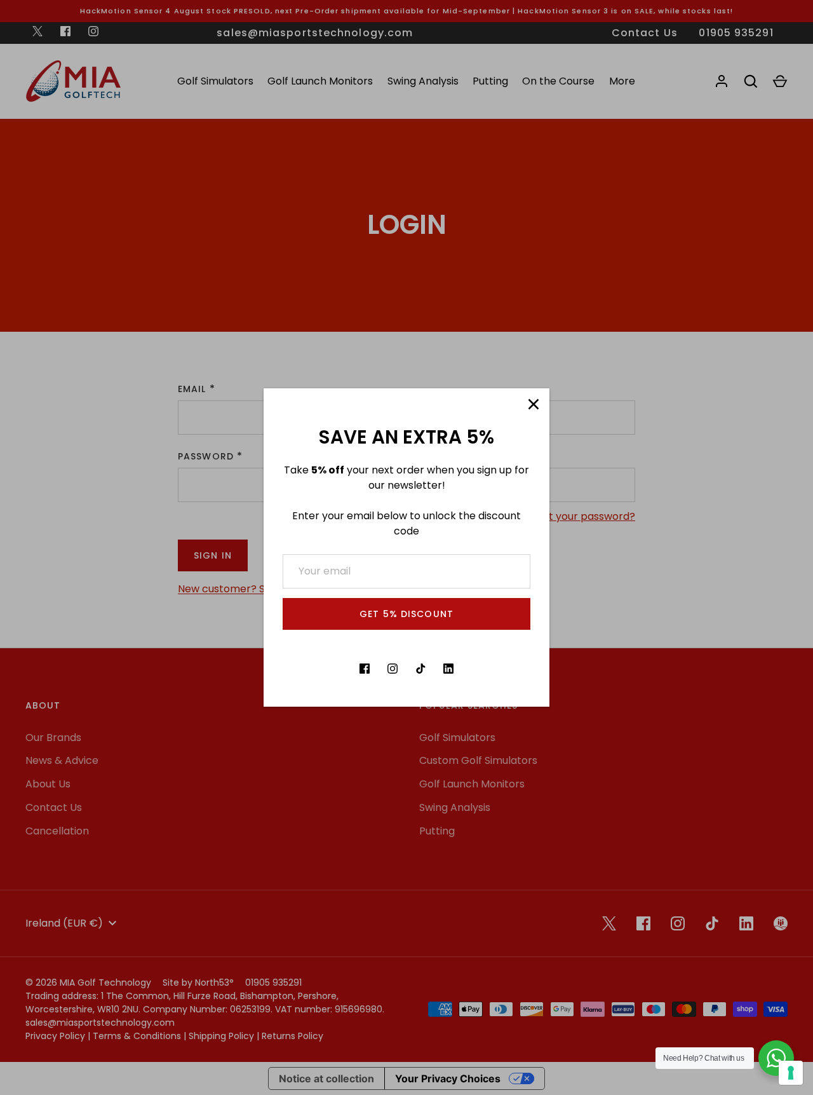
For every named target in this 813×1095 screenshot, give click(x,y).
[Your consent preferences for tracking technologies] (791, 1073)
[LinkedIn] (448, 669)
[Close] (534, 404)
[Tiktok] (420, 669)
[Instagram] (392, 669)
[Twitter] (337, 669)
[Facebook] (365, 669)
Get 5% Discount (406, 614)
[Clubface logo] (476, 669)
